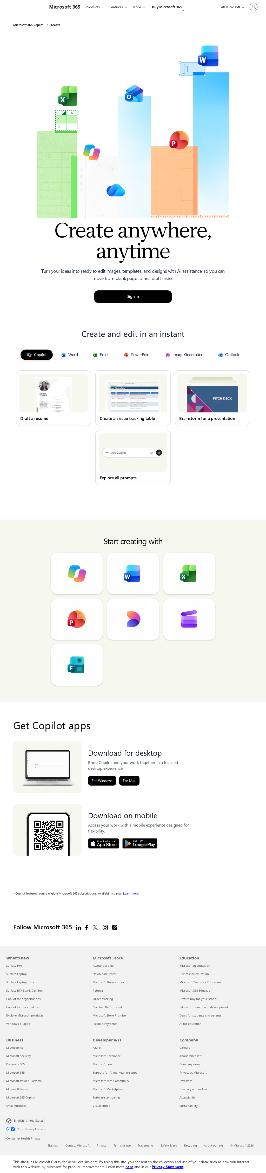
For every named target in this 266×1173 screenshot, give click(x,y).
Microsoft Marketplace (108, 1089)
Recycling (190, 1145)
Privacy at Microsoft (193, 1072)
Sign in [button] (133, 296)
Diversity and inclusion (194, 1089)
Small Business (16, 1106)
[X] (95, 927)
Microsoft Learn (103, 1064)
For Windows (102, 781)
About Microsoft (190, 1056)
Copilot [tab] (40, 354)
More (136, 7)
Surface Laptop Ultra (20, 982)
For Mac (129, 781)
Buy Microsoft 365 (167, 7)
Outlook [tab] (232, 354)
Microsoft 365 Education (195, 990)
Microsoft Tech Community (111, 1081)
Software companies (106, 1097)
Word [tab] (73, 354)
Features (116, 7)
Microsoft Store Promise (109, 1015)
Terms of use (122, 1145)
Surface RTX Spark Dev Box (24, 990)
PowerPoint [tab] (141, 354)
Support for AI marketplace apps (115, 1072)
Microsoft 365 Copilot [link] (28, 25)
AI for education (190, 1024)
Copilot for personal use (22, 1007)
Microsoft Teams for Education (200, 982)
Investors (185, 1081)
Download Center (105, 974)
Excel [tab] (104, 354)
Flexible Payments (105, 1024)
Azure (97, 1047)
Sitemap (53, 1145)
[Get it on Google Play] (139, 843)
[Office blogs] (114, 927)
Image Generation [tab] (187, 354)
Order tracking (103, 999)
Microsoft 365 (15, 1072)
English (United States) (29, 1120)
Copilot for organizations (23, 999)
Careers (184, 1047)
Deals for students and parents (200, 1015)
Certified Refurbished (107, 1007)
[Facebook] (86, 927)
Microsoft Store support (109, 982)
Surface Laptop (16, 974)
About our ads (213, 1145)
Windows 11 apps (18, 1024)
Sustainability (188, 1106)
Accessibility (187, 1097)
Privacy (102, 1145)
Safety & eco (169, 1145)
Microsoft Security (18, 1056)
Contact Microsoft (77, 1145)
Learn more (130, 893)
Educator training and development (203, 1007)
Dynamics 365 (15, 1064)
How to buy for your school (198, 999)
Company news (189, 1064)
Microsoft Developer (107, 1056)
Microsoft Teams (17, 1089)
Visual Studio (101, 1106)
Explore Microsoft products (24, 1015)
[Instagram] (105, 927)
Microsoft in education (194, 965)
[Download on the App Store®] (103, 843)
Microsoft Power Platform (24, 1081)
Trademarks (146, 1145)
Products (93, 7)
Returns (98, 990)
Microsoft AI (14, 1047)
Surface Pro (14, 965)
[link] (53, 398)
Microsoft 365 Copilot (20, 1097)
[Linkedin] (78, 927)
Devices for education (194, 974)
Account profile (103, 965)
